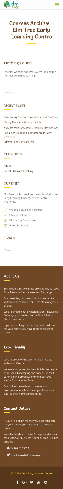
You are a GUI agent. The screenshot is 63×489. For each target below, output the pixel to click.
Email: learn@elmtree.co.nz (25, 455)
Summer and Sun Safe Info (19, 141)
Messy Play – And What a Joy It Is (22, 122)
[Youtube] (38, 482)
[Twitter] (31, 482)
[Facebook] (17, 482)
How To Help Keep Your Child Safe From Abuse (31, 127)
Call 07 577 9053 (20, 448)
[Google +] (24, 482)
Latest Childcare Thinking (18, 171)
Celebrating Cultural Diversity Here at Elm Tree (31, 117)
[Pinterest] (45, 482)
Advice (7, 165)
